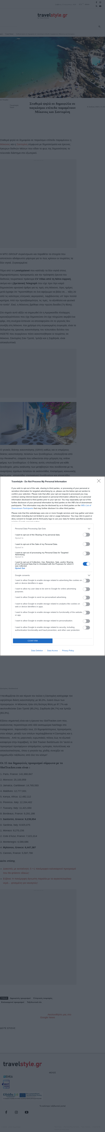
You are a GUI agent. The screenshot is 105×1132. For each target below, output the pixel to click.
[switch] (86, 535)
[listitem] (52, 528)
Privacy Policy (68, 650)
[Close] (99, 481)
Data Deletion (37, 650)
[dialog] (52, 566)
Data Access (52, 650)
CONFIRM (33, 641)
